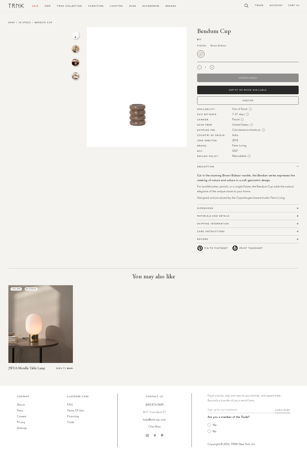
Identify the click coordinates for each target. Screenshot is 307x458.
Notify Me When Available (248, 90)
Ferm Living (239, 145)
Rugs (132, 6)
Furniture (96, 6)
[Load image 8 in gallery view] (75, 76)
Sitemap (22, 428)
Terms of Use (75, 410)
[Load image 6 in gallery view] (75, 48)
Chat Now (154, 426)
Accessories (150, 6)
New (48, 6)
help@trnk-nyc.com (154, 420)
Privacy (21, 422)
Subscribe (282, 410)
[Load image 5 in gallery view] (75, 35)
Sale (35, 6)
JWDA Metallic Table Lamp (26, 368)
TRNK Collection (69, 6)
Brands (171, 6)
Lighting (116, 6)
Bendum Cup (43, 22)
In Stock (25, 22)
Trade (259, 5)
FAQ (70, 404)
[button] (246, 5)
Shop (11, 22)
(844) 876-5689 (155, 404)
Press (20, 410)
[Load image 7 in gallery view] (75, 62)
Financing (73, 416)
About (21, 404)
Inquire (248, 100)
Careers (22, 416)
